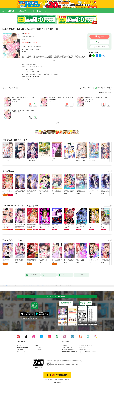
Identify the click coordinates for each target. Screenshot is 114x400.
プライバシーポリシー (67, 347)
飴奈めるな (25, 36)
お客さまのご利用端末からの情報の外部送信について (88, 352)
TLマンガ (30, 69)
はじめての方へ (20, 345)
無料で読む (101, 37)
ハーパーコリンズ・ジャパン (34, 67)
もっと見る (107, 171)
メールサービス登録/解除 (22, 347)
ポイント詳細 (37, 46)
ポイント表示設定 (38, 349)
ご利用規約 (64, 345)
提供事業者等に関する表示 (86, 345)
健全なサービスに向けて (85, 347)
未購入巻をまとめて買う (103, 88)
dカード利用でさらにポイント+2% (30, 49)
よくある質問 (37, 347)
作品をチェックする (100, 46)
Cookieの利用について (85, 349)
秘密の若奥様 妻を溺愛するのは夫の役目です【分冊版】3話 (97, 98)
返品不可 (24, 51)
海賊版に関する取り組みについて (69, 351)
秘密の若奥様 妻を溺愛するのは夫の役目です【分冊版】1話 (24, 98)
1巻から (101, 92)
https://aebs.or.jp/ (51, 365)
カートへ (100, 42)
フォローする (33, 36)
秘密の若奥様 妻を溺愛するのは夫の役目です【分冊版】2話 (60, 98)
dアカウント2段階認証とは (68, 349)
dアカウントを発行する (51, 379)
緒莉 (30, 36)
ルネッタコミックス (33, 71)
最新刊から (108, 92)
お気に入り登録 (86, 88)
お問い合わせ (20, 349)
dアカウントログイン (22, 351)
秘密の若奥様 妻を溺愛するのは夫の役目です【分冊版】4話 (24, 111)
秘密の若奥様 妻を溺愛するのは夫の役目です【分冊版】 (43, 74)
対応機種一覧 (37, 345)
